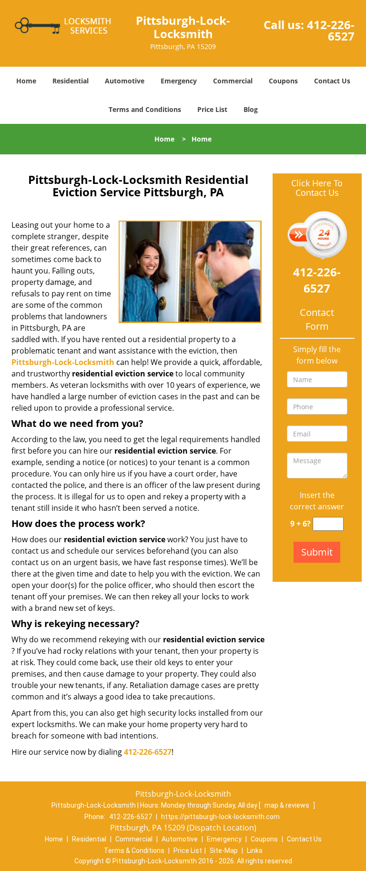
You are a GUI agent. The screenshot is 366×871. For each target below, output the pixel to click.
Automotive (124, 80)
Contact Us (332, 80)
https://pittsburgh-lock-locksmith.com (220, 816)
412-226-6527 (331, 30)
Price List (212, 109)
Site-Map (224, 850)
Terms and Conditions (145, 109)
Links (255, 850)
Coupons (283, 80)
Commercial (233, 80)
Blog (251, 109)
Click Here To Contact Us (317, 188)
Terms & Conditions (134, 850)
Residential (70, 80)
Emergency (179, 80)
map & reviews (287, 805)
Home (26, 80)
